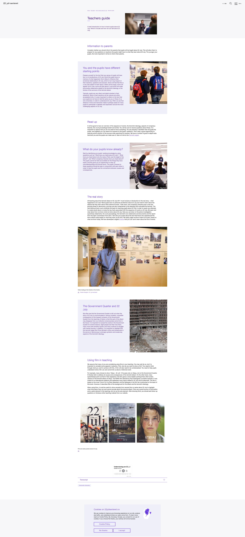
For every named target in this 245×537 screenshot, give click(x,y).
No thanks (103, 530)
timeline (121, 219)
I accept (122, 530)
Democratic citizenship (84, 485)
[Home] (10, 3)
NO (223, 3)
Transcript (84, 480)
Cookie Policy (104, 524)
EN (225, 3)
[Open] (230, 3)
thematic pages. (134, 135)
